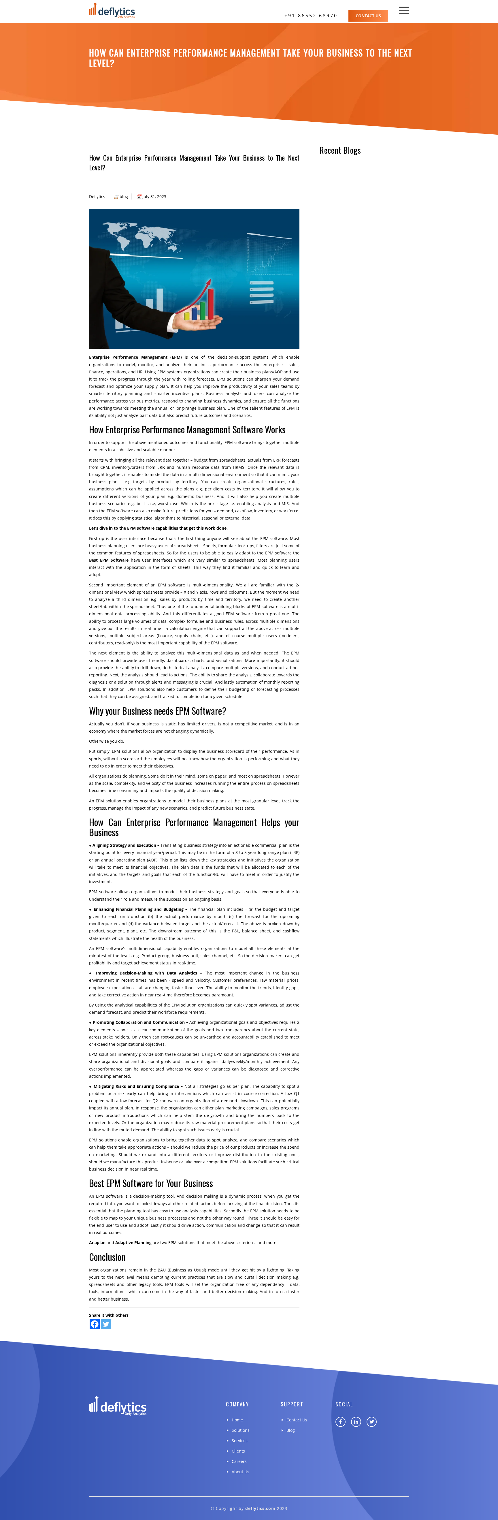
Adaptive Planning (133, 1242)
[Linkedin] (356, 1422)
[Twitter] (106, 1324)
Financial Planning (134, 909)
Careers (239, 1461)
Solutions (241, 1430)
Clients (238, 1451)
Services (240, 1440)
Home (237, 1420)
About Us (240, 1471)
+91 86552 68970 (311, 15)
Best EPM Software (109, 560)
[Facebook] (95, 1324)
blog (124, 196)
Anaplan (97, 1242)
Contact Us (368, 15)
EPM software (102, 891)
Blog (290, 1430)
